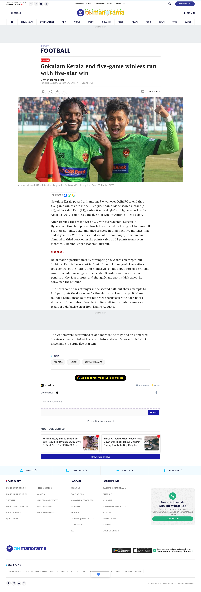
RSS (72, 530)
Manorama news (104, 3)
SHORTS (138, 571)
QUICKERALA (12, 518)
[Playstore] (121, 550)
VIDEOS (121, 22)
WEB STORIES (114, 571)
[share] (50, 92)
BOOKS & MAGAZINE (47, 512)
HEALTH (162, 22)
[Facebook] (31, 4)
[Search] (170, 3)
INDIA (64, 22)
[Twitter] (46, 4)
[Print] (57, 92)
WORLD (77, 22)
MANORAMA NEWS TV (47, 500)
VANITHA (41, 494)
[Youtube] (41, 4)
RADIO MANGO (13, 512)
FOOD (148, 22)
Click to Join (173, 519)
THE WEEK (10, 500)
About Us (75, 488)
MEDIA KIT (75, 506)
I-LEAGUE (45, 60)
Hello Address (44, 488)
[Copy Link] (64, 92)
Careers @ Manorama (82, 518)
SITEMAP (107, 512)
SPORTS (91, 22)
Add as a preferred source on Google (102, 377)
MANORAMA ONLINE (83, 3)
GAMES (188, 22)
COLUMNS (106, 22)
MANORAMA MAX (45, 506)
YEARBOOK (121, 3)
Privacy (75, 512)
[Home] (12, 22)
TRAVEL (135, 22)
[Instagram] (36, 4)
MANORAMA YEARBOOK (17, 506)
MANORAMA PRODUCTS (82, 500)
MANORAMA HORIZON (17, 494)
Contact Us (77, 494)
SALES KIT (107, 494)
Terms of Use (77, 524)
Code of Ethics (111, 530)
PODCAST (127, 571)
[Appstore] (142, 550)
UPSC (174, 22)
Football (55, 51)
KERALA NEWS (27, 22)
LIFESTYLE (53, 571)
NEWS (26, 571)
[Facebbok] (8, 583)
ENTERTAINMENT (47, 22)
